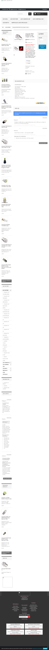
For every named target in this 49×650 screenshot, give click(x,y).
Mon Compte (15, 606)
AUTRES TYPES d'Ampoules (5, 343)
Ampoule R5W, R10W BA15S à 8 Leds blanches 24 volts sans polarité (6, 266)
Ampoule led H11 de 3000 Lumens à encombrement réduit (6, 422)
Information (6, 379)
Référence (27, 39)
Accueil (5, 19)
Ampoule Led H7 (6, 330)
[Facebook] (24, 621)
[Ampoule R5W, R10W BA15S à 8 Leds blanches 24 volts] (5, 260)
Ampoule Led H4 (6, 326)
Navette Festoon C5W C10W (5, 358)
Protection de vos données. (37, 648)
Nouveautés (24, 607)
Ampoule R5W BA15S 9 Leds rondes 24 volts (7, 147)
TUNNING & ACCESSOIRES (6, 338)
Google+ (28, 63)
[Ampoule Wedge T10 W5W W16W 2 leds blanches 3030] (5, 512)
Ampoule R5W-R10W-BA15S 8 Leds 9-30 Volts (6, 205)
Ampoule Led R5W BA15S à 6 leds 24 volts (6, 498)
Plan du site (16, 608)
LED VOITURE (14, 19)
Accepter (45, 648)
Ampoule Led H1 (6, 318)
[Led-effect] (9, 15)
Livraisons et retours (15, 607)
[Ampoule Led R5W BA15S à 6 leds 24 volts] (5, 493)
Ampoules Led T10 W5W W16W (6, 293)
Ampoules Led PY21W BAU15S (6, 314)
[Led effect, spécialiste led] (24, 4)
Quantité (40, 37)
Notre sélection (24, 610)
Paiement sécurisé (15, 609)
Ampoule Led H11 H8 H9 (6, 334)
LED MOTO (6, 22)
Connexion (45, 9)
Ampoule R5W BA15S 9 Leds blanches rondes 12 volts (7, 246)
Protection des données (33, 606)
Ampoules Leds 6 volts (6, 353)
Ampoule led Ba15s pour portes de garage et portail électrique (6, 86)
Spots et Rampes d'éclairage (5, 349)
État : (26, 42)
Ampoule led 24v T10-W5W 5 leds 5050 (6, 45)
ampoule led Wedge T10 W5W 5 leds (6, 225)
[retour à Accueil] (3, 27)
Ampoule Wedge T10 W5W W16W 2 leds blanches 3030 (6, 518)
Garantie (5, 385)
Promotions (24, 608)
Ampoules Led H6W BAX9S (6, 301)
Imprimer (29, 73)
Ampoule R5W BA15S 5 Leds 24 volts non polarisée (7, 64)
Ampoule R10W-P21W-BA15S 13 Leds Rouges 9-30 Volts (7, 107)
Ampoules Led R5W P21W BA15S (6, 306)
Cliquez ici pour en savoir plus (15, 627)
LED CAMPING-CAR (38, 19)
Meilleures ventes (24, 609)
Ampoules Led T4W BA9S (6, 297)
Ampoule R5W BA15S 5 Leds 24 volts (7, 127)
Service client (33, 609)
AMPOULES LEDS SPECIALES (19, 22)
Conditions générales (33, 608)
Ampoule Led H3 (6, 322)
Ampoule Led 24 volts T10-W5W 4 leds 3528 (6, 186)
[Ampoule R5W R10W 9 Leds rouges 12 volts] (16, 48)
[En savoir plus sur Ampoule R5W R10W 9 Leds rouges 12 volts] (5, 564)
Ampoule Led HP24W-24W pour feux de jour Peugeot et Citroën (6, 166)
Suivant (14, 55)
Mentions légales (33, 607)
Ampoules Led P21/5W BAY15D (6, 310)
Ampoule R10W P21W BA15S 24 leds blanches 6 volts (6, 539)
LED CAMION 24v (25, 19)
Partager (28, 60)
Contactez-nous (5, 9)
